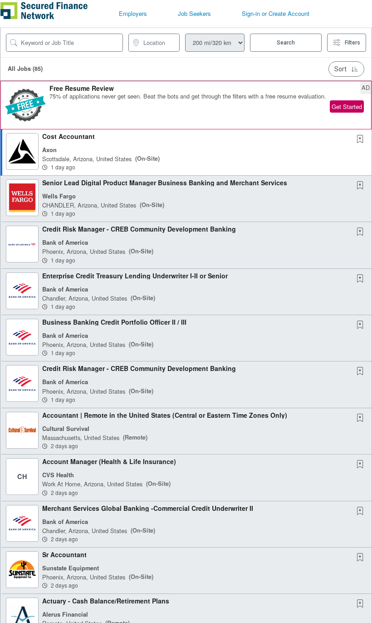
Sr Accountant (64, 554)
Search (286, 43)
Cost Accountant (68, 136)
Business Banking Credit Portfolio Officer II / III (114, 321)
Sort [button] (340, 69)
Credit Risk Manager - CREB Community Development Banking (139, 228)
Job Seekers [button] (194, 13)
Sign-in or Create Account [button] (275, 13)
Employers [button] (133, 13)
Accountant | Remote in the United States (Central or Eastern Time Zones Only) (164, 415)
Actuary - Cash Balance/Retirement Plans (105, 600)
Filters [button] (352, 43)
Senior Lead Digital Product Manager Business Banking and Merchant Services (164, 182)
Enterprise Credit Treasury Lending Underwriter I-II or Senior (135, 275)
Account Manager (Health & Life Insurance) (109, 461)
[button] (186, 105)
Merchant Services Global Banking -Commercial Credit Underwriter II (147, 508)
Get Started (347, 106)
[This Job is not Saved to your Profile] (362, 139)
